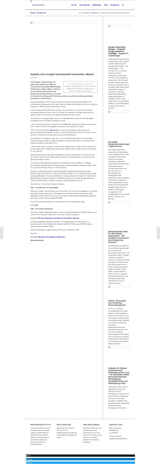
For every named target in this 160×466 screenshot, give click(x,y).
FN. (36, 233)
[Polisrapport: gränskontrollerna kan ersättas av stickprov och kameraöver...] (1, 233)
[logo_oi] (37, 5)
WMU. (36, 205)
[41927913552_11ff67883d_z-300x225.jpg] (63, 46)
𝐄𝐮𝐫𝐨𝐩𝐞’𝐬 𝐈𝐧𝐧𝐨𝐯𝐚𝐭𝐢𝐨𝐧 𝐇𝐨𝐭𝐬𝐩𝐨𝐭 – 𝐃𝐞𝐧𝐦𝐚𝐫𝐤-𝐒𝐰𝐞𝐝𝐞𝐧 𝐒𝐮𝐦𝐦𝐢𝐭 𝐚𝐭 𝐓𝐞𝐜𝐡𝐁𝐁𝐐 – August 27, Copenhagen (118, 51)
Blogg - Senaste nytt (38, 12)
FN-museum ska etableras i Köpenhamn (51, 237)
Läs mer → (111, 108)
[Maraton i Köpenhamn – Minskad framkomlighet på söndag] (158, 233)
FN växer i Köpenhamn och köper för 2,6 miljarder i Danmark (58, 218)
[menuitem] (74, 5)
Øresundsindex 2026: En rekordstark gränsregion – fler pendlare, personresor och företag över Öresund (118, 237)
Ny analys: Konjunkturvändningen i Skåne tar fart (119, 144)
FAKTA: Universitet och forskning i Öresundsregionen (117, 302)
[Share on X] (33, 243)
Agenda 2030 (54, 130)
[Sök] (127, 5)
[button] (28, 456)
